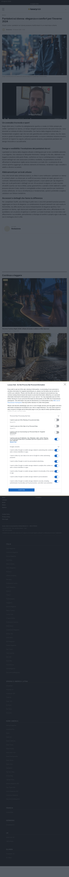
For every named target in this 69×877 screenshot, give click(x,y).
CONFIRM (21, 490)
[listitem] (34, 416)
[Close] (65, 385)
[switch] (56, 420)
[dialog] (34, 438)
